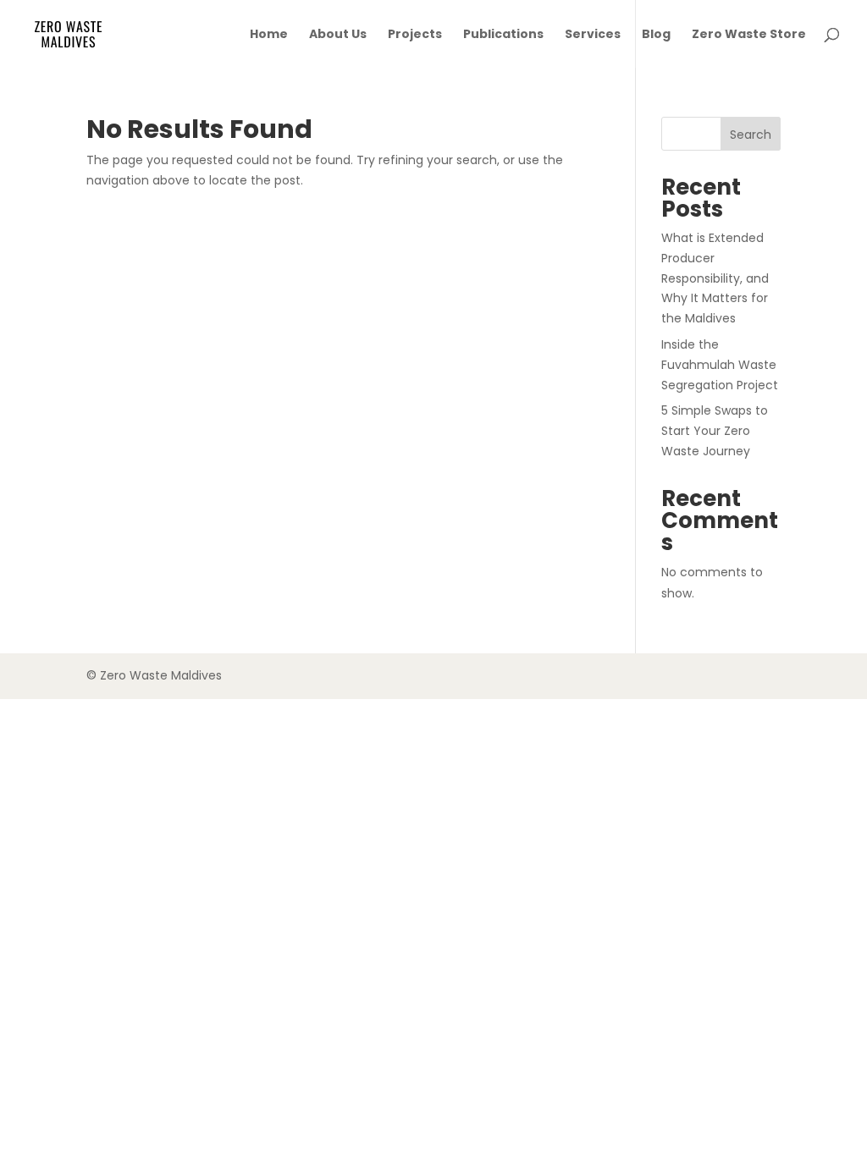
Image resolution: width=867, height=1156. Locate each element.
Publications (503, 35)
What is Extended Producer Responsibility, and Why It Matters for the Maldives (715, 278)
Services (593, 35)
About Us (338, 35)
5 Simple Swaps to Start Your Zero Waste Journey (714, 431)
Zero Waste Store (749, 35)
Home (269, 35)
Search (750, 134)
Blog (656, 35)
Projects (415, 35)
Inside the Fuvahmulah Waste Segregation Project (719, 365)
